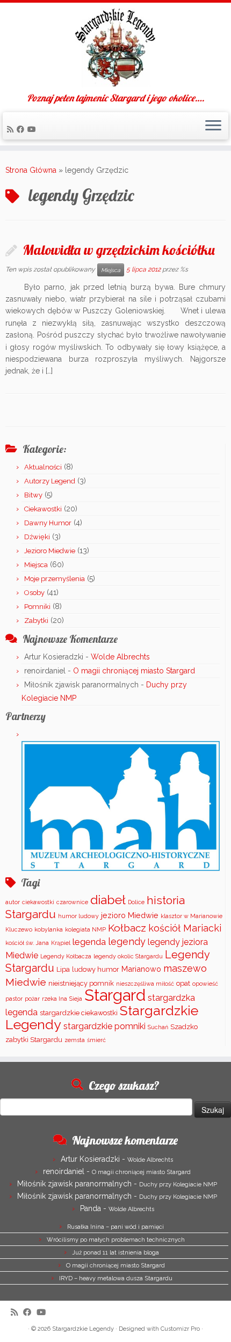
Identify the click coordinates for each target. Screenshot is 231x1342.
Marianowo (141, 968)
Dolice (136, 902)
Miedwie (25, 982)
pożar (32, 998)
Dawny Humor (47, 523)
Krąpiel (60, 943)
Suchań (158, 1027)
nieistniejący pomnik (81, 983)
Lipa (63, 969)
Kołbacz (127, 928)
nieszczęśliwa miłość (145, 983)
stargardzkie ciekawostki (79, 1013)
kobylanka (48, 929)
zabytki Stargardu (33, 1040)
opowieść (205, 983)
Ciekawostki (43, 509)
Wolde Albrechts (120, 656)
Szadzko (184, 1027)
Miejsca (110, 270)
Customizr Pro (180, 1328)
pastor (14, 998)
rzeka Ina (54, 998)
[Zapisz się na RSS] (12, 129)
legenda (89, 941)
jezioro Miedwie (129, 915)
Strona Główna (30, 170)
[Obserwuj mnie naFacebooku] (22, 129)
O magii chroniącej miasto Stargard (134, 670)
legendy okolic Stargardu (128, 956)
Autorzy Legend (49, 481)
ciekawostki (38, 902)
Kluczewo (18, 929)
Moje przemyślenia (54, 579)
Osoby (34, 593)
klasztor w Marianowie (191, 916)
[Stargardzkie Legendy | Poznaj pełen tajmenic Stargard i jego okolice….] (115, 47)
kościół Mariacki (184, 928)
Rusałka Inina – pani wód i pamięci (115, 1226)
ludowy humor (95, 969)
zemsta (74, 1040)
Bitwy (33, 495)
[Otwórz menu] (213, 126)
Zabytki (36, 621)
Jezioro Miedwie (49, 551)
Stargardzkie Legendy (83, 1328)
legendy (127, 941)
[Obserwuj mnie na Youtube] (33, 129)
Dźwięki (37, 537)
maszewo (185, 968)
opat (183, 983)
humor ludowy (78, 916)
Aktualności (43, 467)
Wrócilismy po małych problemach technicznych (116, 1239)
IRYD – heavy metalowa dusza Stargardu (115, 1278)
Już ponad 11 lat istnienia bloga (115, 1252)
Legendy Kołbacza (65, 956)
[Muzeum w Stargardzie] (120, 806)
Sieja (75, 998)
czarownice (72, 902)
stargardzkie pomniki (104, 1026)
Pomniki (37, 607)
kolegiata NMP (85, 929)
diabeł (108, 899)
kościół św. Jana (27, 943)
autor (12, 902)
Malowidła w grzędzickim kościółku (119, 249)
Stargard (115, 995)
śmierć (96, 1040)
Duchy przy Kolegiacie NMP (178, 1184)
